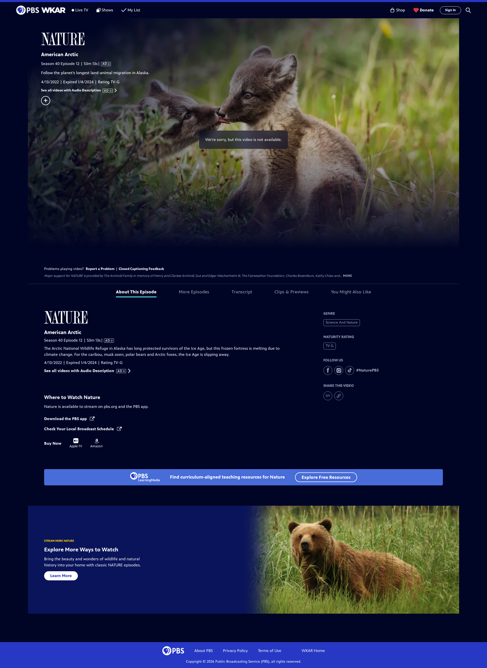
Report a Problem (100, 269)
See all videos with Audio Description (75, 90)
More (347, 276)
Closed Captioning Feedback (141, 269)
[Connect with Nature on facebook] (327, 370)
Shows (107, 10)
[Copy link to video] (338, 395)
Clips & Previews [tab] (291, 292)
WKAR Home (313, 650)
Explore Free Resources (326, 477)
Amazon (96, 443)
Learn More (61, 575)
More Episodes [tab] (194, 292)
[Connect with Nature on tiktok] (349, 370)
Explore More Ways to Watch (81, 549)
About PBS (203, 650)
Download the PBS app (66, 418)
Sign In (450, 10)
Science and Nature (342, 322)
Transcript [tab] (242, 292)
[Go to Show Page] (250, 39)
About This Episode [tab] (136, 292)
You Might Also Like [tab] (351, 292)
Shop (400, 10)
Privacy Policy (235, 650)
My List (134, 10)
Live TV (81, 10)
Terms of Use (269, 650)
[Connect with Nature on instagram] (338, 370)
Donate (427, 10)
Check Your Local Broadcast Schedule (79, 428)
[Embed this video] (327, 395)
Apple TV (75, 443)
